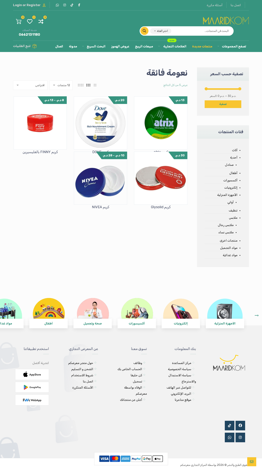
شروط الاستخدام (82, 375)
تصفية (223, 104)
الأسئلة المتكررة (82, 387)
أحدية (233, 157)
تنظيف (233, 210)
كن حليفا (136, 375)
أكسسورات (230, 180)
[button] (79, 5)
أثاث (234, 150)
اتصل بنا (88, 381)
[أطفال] (48, 310)
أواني (230, 202)
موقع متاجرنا (183, 400)
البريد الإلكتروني (181, 393)
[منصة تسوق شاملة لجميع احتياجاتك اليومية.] (226, 20)
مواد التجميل (228, 248)
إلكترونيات (230, 187)
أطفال (233, 173)
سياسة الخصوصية (179, 369)
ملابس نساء (225, 232)
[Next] (257, 315)
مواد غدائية (230, 255)
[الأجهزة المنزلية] (225, 310)
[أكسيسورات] (137, 310)
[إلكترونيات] (181, 310)
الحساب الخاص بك (130, 369)
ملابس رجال (225, 225)
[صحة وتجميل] (92, 310)
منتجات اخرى (228, 240)
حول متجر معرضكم (80, 363)
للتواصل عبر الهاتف (179, 387)
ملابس (233, 217)
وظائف (137, 363)
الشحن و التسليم (82, 369)
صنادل (229, 165)
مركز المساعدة (181, 363)
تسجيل (137, 381)
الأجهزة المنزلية (227, 195)
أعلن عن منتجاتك (131, 400)
